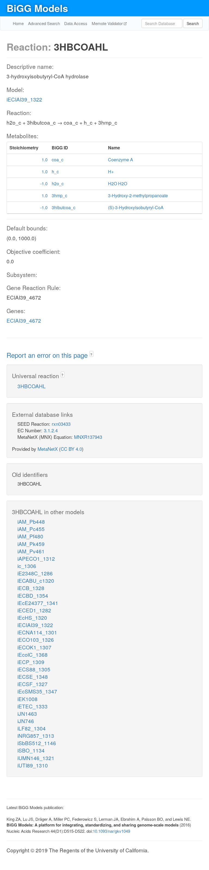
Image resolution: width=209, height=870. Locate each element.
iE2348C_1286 (35, 573)
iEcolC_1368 (32, 654)
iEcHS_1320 (32, 617)
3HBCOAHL (31, 386)
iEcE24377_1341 (37, 602)
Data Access (75, 23)
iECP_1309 (30, 661)
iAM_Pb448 (31, 521)
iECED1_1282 (34, 610)
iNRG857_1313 (35, 735)
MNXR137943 (88, 436)
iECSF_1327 (32, 683)
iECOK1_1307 (34, 647)
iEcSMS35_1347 (37, 691)
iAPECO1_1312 (36, 558)
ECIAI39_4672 (24, 320)
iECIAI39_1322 (24, 99)
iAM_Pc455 (31, 528)
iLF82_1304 (31, 728)
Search (193, 23)
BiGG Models (37, 8)
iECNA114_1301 (37, 632)
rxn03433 (61, 423)
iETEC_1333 (32, 706)
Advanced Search (44, 23)
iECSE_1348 (32, 676)
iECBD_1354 (32, 595)
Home (18, 23)
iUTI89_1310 (32, 765)
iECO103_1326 (35, 639)
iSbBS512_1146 (36, 742)
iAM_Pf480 (30, 536)
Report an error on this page (48, 355)
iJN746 (25, 720)
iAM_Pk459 (31, 543)
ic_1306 (26, 565)
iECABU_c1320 (35, 580)
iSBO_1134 (31, 750)
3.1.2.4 (51, 430)
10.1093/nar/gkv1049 (111, 831)
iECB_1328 (30, 587)
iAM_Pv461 (31, 551)
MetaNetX (48, 448)
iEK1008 (27, 698)
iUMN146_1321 (35, 757)
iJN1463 (27, 713)
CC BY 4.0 (71, 448)
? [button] (91, 354)
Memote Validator (108, 23)
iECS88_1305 (33, 669)
